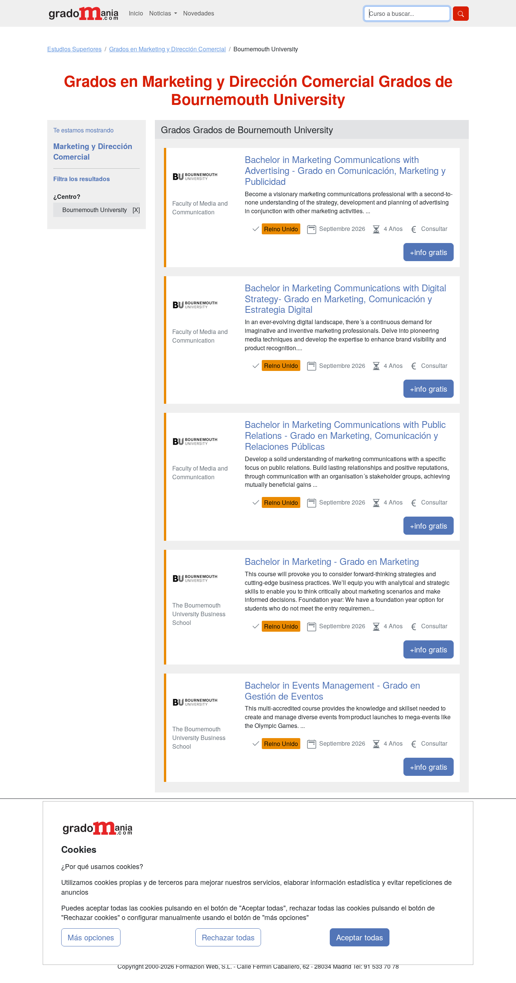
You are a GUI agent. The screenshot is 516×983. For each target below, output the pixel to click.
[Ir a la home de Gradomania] (83, 13)
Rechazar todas (228, 937)
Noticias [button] (161, 13)
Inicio (136, 13)
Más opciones (91, 937)
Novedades (198, 13)
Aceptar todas (359, 937)
